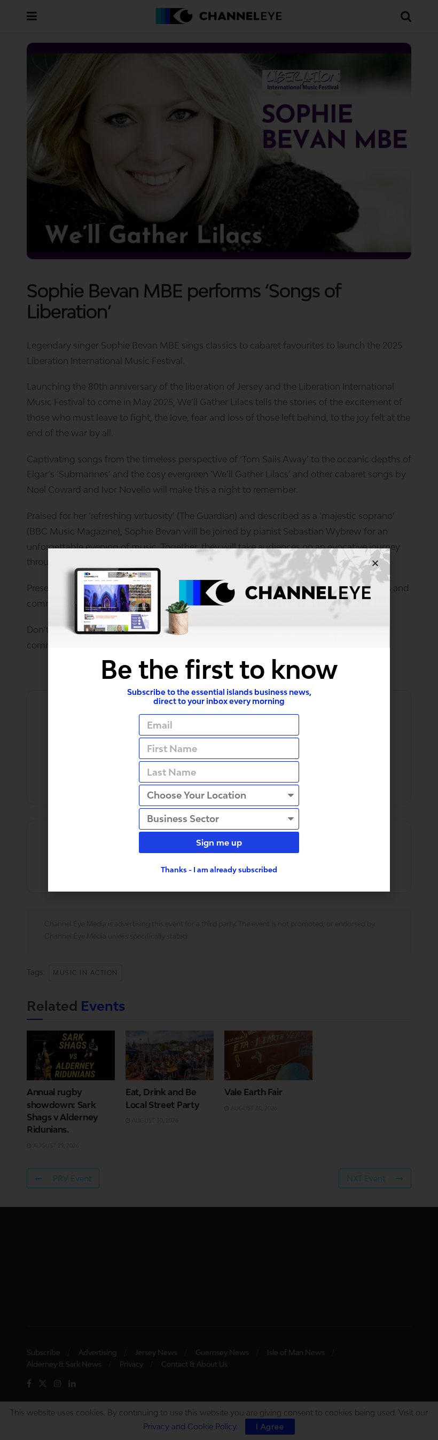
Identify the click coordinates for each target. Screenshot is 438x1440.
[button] (375, 563)
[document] (219, 720)
